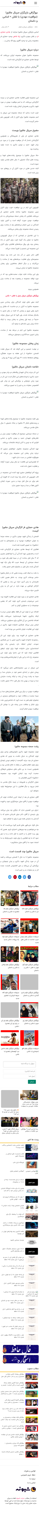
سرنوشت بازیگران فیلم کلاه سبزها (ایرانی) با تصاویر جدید (10, 995)
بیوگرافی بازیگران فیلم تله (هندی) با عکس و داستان (11, 910)
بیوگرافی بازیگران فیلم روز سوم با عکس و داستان (31, 1022)
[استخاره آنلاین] (21, 1363)
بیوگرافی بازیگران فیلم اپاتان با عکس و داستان (10, 966)
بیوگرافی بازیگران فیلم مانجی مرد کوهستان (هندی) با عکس (10, 1051)
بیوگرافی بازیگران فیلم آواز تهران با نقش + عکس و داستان (30, 967)
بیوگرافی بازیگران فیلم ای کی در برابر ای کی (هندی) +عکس (10, 1023)
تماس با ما (31, 1482)
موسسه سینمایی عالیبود (17, 1240)
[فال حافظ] (21, 1353)
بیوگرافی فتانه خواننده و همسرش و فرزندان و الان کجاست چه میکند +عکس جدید (12, 1419)
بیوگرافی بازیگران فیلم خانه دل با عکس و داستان (30, 910)
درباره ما (32, 1479)
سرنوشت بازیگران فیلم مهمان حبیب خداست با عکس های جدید (29, 940)
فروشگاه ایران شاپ (18, 1162)
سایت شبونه (20, 1498)
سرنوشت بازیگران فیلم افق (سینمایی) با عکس (30, 1050)
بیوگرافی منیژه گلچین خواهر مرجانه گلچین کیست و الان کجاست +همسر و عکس (12, 1385)
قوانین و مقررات (29, 1471)
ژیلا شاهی (16, 36)
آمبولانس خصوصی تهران (17, 1171)
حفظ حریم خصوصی (28, 1475)
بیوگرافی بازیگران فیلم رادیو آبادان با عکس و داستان (30, 994)
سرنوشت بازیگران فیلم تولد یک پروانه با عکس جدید (10, 938)
